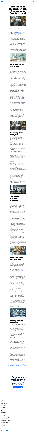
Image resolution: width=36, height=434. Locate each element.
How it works (4, 401)
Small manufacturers (20, 98)
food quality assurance (17, 32)
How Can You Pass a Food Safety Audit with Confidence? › (18, 365)
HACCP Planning (5, 417)
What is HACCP (4, 419)
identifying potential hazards (18, 140)
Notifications (4, 407)
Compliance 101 (4, 422)
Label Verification (5, 409)
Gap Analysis (4, 403)
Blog (2, 427)
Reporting (3, 410)
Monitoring (3, 405)
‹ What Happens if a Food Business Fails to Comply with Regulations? (18, 364)
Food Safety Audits (5, 420)
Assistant (3, 412)
